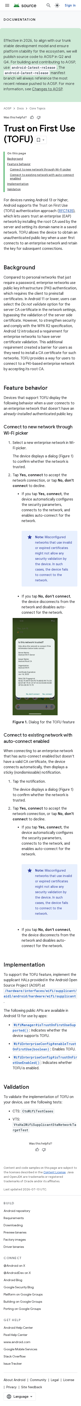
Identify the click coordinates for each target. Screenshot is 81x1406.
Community (38, 1380)
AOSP (7, 108)
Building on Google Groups (23, 1302)
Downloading (13, 1225)
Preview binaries (15, 1232)
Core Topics (37, 108)
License (68, 1380)
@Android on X (14, 1266)
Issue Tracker (13, 1364)
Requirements (14, 1218)
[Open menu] (7, 5)
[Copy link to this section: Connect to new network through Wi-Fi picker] (32, 433)
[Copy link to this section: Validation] (33, 1087)
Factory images (15, 1240)
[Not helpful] (38, 117)
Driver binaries (14, 1247)
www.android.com (17, 1342)
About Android (14, 1380)
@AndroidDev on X (17, 1273)
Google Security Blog (19, 1287)
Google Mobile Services (20, 1349)
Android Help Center (18, 1328)
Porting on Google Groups (22, 1309)
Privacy (11, 1387)
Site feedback (31, 1387)
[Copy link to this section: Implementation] (49, 965)
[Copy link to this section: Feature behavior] (52, 388)
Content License (54, 1172)
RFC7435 (66, 211)
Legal (55, 1380)
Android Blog (13, 1280)
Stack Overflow (15, 1356)
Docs (20, 108)
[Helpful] (32, 117)
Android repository (17, 1211)
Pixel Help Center (15, 1335)
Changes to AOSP (47, 89)
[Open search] (48, 5)
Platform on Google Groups (23, 1294)
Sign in (70, 5)
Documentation (20, 20)
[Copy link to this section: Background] (39, 268)
